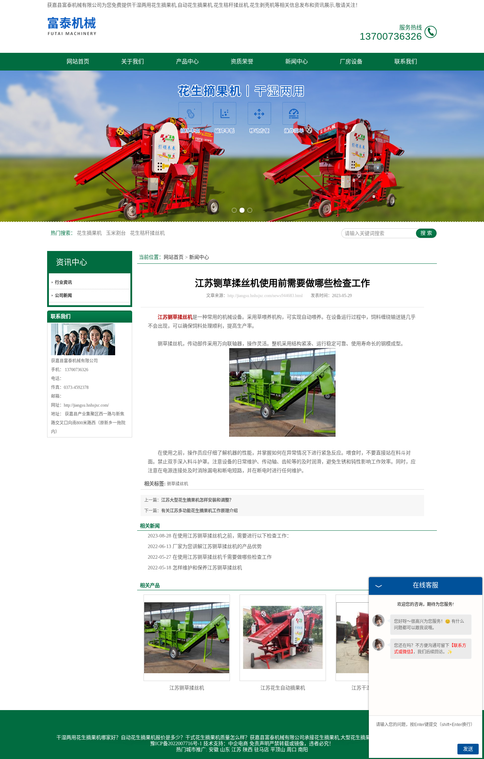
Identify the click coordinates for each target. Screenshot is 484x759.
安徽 (214, 749)
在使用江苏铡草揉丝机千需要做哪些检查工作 (210, 557)
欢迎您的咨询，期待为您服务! (425, 604)
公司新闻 (63, 295)
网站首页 (78, 61)
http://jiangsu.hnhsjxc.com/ (86, 405)
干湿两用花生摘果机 (153, 5)
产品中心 (187, 61)
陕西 (248, 749)
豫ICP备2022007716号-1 (176, 743)
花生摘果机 (90, 233)
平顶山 (277, 749)
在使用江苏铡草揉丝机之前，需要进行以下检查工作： (220, 535)
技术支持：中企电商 (225, 743)
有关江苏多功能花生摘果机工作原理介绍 (199, 510)
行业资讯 (63, 282)
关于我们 (132, 61)
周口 (292, 749)
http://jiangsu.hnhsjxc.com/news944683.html (265, 295)
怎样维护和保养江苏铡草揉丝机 (195, 567)
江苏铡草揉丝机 (186, 688)
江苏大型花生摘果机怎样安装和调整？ (197, 500)
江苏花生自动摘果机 (282, 688)
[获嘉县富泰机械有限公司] (72, 38)
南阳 (303, 749)
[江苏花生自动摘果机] (283, 638)
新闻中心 (296, 61)
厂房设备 (351, 61)
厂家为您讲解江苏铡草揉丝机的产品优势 (205, 546)
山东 (225, 749)
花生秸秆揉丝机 (147, 233)
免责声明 (259, 743)
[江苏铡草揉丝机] (186, 638)
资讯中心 (71, 262)
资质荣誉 (242, 61)
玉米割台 (116, 233)
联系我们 (405, 61)
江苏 (236, 749)
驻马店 (261, 749)
